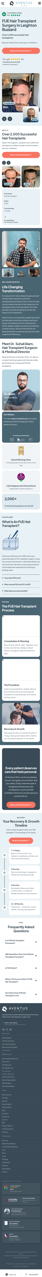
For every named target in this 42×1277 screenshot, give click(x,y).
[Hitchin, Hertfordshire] (3, 1022)
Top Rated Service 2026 (11, 62)
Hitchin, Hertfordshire (10, 1023)
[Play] (21, 249)
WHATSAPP (33, 1275)
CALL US (12, 1275)
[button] (12, 14)
